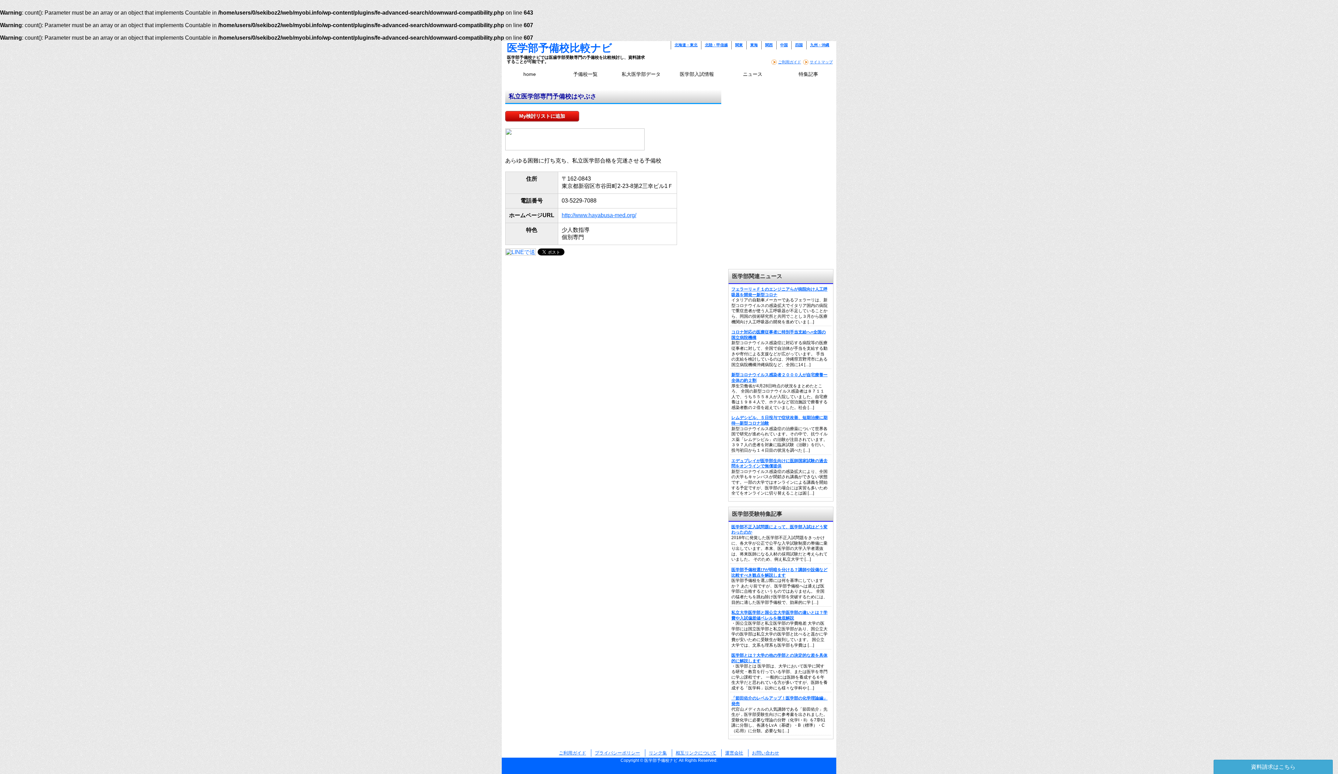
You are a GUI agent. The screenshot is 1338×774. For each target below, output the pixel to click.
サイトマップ (821, 62)
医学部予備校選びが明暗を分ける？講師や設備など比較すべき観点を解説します (779, 572)
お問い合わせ (765, 753)
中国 (784, 45)
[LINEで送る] (520, 251)
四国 (799, 45)
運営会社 (734, 753)
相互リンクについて (696, 753)
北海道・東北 (686, 45)
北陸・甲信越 (716, 45)
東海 (754, 45)
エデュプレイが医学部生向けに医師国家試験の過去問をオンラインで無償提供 (779, 463)
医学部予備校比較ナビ (559, 48)
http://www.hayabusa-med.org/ (599, 215)
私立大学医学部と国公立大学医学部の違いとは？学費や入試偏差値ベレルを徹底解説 (779, 615)
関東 (739, 45)
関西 (769, 45)
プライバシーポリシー (617, 753)
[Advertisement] (780, 133)
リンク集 (658, 753)
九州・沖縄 (819, 45)
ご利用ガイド (789, 62)
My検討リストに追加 (542, 116)
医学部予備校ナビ (661, 760)
